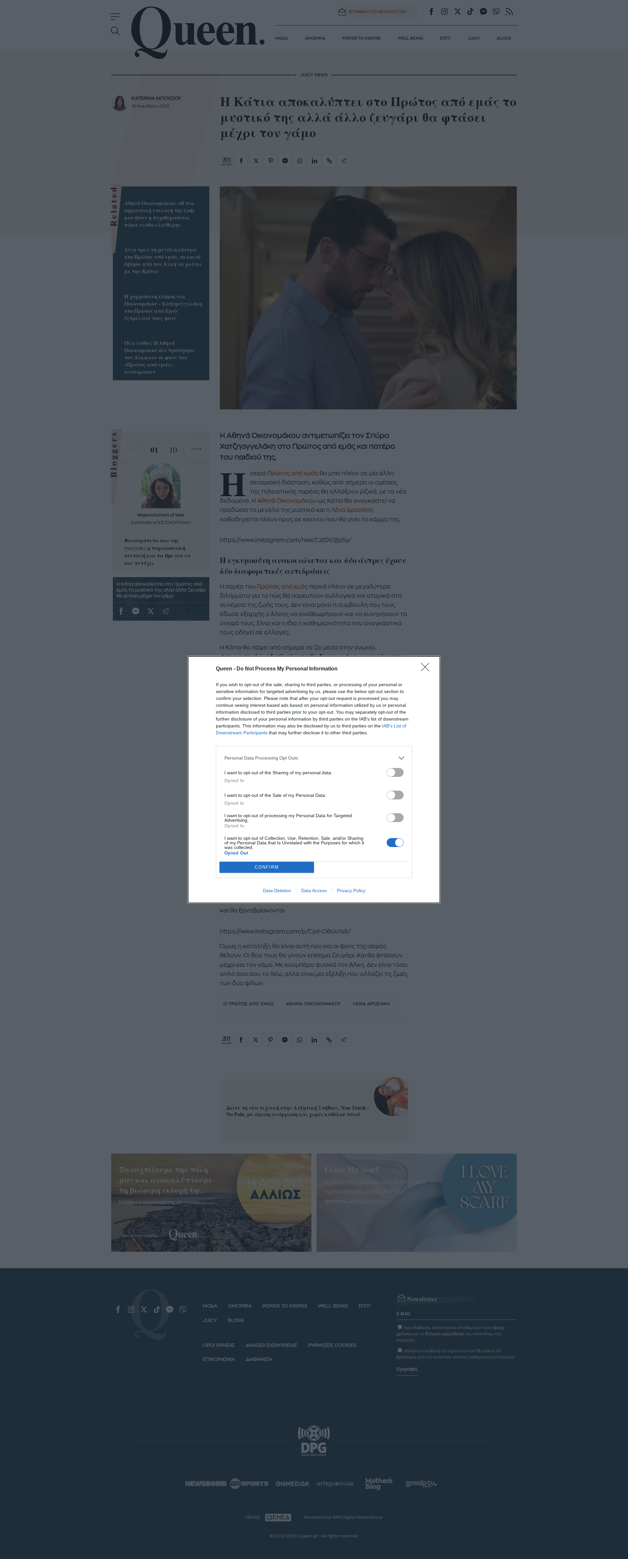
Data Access (314, 890)
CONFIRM (267, 867)
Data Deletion (277, 890)
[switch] (395, 772)
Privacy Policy (351, 890)
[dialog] (314, 779)
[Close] (427, 669)
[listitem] (314, 758)
